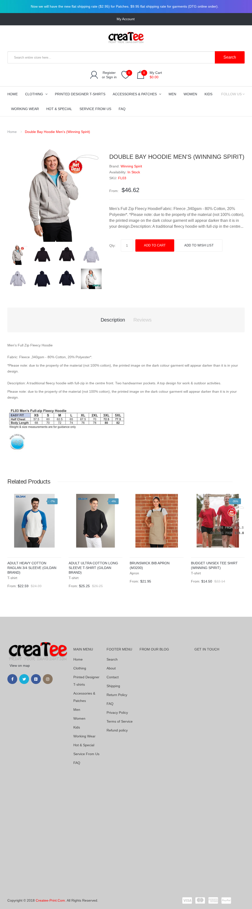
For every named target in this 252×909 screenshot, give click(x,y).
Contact (113, 677)
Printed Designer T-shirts (86, 680)
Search (112, 659)
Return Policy (117, 695)
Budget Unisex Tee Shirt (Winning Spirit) (214, 565)
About (111, 668)
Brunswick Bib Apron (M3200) (150, 565)
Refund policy (117, 730)
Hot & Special (83, 745)
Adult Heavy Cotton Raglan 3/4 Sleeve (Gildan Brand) (31, 567)
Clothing (79, 668)
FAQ (76, 763)
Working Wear (84, 736)
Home (12, 132)
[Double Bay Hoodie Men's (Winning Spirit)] (18, 254)
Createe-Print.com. (51, 900)
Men (76, 710)
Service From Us (86, 754)
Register (109, 73)
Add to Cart (155, 245)
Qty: (112, 245)
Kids (76, 727)
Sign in (111, 77)
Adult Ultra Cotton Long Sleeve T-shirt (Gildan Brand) (93, 567)
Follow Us (231, 94)
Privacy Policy (117, 712)
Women (79, 718)
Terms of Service (120, 721)
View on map (20, 665)
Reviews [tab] (142, 320)
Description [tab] (113, 320)
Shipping (113, 686)
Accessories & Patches (84, 697)
